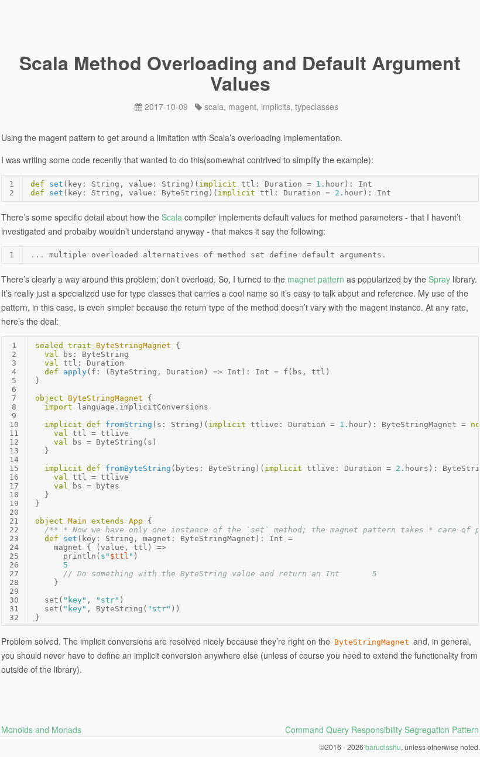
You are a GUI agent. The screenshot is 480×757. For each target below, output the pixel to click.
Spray (439, 279)
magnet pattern (315, 279)
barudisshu (383, 747)
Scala (172, 217)
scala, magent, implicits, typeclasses (271, 106)
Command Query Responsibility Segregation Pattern (382, 729)
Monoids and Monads (41, 729)
